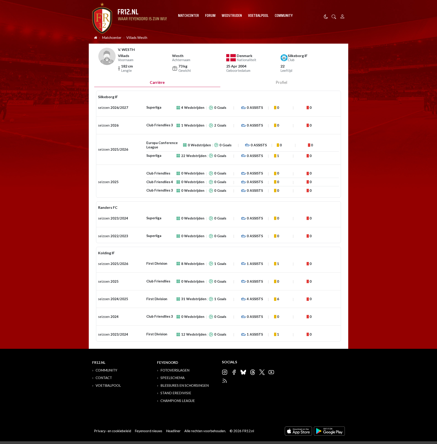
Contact (104, 378)
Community (284, 15)
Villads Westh (136, 37)
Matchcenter (188, 15)
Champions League (177, 401)
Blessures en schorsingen (184, 385)
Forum (210, 15)
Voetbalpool (258, 15)
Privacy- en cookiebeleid (112, 431)
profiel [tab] (281, 82)
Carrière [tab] (157, 82)
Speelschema (172, 378)
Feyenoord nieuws (148, 431)
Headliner (173, 431)
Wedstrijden (232, 15)
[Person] (342, 15)
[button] (334, 16)
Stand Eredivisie (175, 393)
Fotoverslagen (174, 370)
